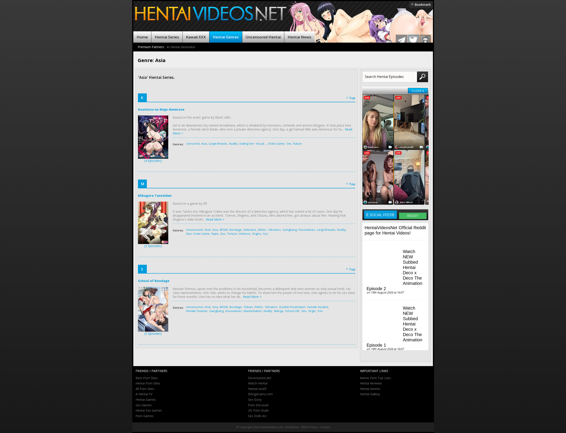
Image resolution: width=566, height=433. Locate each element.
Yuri (265, 234)
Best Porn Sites (147, 378)
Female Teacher (197, 311)
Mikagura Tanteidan (155, 195)
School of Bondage (153, 280)
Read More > (215, 219)
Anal (207, 230)
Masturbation (253, 311)
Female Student (317, 307)
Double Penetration (292, 307)
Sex (288, 144)
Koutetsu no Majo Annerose (161, 109)
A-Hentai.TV (144, 394)
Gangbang (290, 230)
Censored (192, 144)
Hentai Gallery (370, 394)
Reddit (413, 216)
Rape (214, 234)
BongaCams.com (260, 394)
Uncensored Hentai (263, 37)
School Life (292, 311)
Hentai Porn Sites (148, 383)
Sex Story (255, 399)
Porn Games (144, 416)
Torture (232, 234)
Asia (204, 144)
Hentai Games (146, 399)
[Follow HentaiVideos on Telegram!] (401, 40)
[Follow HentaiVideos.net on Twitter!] (413, 40)
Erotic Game (276, 144)
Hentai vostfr (257, 389)
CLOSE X (418, 91)
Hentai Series (167, 37)
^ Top (350, 98)
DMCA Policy (309, 427)
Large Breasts (218, 144)
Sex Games (144, 405)
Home (142, 37)
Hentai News (299, 37)
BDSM (224, 230)
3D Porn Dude (258, 410)
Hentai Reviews (371, 383)
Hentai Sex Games (149, 410)
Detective (249, 230)
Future (297, 144)
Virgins (256, 234)
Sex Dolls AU (257, 416)
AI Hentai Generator (181, 47)
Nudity (233, 144)
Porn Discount (258, 405)
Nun (189, 234)
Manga (278, 311)
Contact (325, 427)
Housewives (306, 230)
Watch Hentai (257, 383)
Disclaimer (292, 427)
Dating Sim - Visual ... (253, 144)
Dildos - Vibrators (269, 230)
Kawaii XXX (196, 37)
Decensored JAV (259, 378)
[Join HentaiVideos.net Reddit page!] (425, 40)
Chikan (248, 307)
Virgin (312, 311)
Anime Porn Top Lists (375, 378)
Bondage (235, 230)
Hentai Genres (226, 37)
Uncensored (194, 230)
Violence (244, 234)
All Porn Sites (145, 389)
